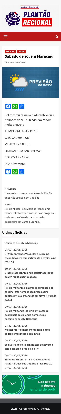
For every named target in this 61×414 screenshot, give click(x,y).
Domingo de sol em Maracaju (21, 242)
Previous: (28, 193)
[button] (5, 36)
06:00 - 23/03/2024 (16, 62)
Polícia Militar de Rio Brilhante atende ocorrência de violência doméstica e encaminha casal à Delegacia (26, 314)
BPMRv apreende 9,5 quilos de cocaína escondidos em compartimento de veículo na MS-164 (30, 257)
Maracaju (10, 51)
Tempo (21, 51)
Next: (30, 213)
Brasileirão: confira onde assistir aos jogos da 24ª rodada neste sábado (29, 274)
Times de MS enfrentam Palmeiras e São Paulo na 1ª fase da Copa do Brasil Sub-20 (28, 361)
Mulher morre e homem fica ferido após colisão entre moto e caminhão (27, 331)
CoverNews (26, 408)
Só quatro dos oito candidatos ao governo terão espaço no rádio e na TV (29, 346)
